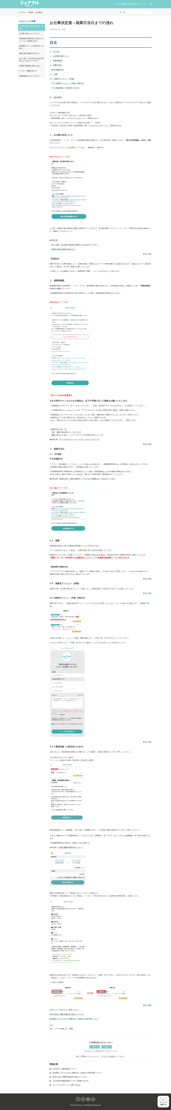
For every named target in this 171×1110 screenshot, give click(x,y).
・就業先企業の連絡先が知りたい (63, 249)
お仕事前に (39, 12)
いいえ (107, 1047)
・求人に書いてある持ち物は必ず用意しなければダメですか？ (74, 245)
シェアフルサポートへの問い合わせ (66, 1085)
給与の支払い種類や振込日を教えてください (67, 1014)
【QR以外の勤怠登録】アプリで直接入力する (71, 1081)
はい (94, 1047)
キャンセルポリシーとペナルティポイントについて (79, 439)
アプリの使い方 (61, 1029)
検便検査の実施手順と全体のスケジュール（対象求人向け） (31, 40)
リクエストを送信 (108, 1056)
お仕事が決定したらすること (29, 33)
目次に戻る (147, 254)
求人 (51, 1029)
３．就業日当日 (56, 65)
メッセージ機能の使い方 (28, 71)
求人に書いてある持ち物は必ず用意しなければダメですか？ (31, 59)
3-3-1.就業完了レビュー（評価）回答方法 (67, 83)
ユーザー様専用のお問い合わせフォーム (130, 4)
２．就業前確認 (56, 60)
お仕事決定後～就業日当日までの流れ (31, 27)
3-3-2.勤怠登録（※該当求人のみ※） (66, 88)
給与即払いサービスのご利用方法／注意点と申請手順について (74, 1019)
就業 (71, 1029)
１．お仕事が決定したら (59, 56)
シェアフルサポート (101, 642)
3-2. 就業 (54, 74)
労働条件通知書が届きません (29, 66)
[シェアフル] (29, 4)
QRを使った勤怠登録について (64, 1069)
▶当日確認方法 (57, 70)
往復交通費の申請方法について (70, 847)
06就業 (30, 12)
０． (51, 51)
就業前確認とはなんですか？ (29, 76)
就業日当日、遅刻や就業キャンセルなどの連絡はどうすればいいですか (87, 479)
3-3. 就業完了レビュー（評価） (62, 79)
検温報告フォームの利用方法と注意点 (31, 47)
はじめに (56, 51)
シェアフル (22, 12)
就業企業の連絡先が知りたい (29, 53)
